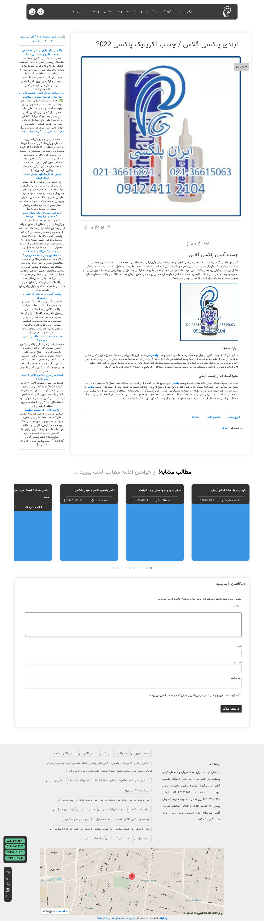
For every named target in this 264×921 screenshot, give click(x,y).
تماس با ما (78, 11)
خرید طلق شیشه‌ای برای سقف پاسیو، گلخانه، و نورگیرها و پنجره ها (42, 215)
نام (239, 646)
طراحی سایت (129, 918)
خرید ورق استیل (66, 809)
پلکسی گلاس (213, 417)
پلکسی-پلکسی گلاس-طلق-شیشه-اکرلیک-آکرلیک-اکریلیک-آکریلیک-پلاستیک (109, 780)
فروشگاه (166, 11)
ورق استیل (144, 838)
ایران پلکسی (185, 11)
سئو (118, 918)
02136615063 (15, 846)
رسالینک (163, 918)
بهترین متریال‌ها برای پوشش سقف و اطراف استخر (42, 176)
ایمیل (238, 663)
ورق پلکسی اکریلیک (121, 838)
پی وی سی (67, 800)
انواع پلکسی (233, 417)
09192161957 (15, 852)
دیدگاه (237, 606)
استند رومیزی (142, 753)
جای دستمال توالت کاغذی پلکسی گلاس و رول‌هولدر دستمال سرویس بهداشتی (42, 95)
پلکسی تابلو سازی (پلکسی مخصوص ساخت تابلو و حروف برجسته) (42, 52)
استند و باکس (111, 11)
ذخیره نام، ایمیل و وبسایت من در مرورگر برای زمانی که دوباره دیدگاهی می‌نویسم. (192, 695)
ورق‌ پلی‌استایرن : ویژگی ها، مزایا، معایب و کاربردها (42, 133)
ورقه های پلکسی (94, 838)
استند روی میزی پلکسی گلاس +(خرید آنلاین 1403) (42, 377)
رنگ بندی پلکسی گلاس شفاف (133, 819)
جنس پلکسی (88, 809)
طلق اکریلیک (143, 829)
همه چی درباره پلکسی (66, 829)
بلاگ (93, 11)
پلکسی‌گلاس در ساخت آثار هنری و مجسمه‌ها (42, 296)
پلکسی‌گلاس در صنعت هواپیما (42, 410)
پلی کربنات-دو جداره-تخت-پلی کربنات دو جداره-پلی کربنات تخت (114, 800)
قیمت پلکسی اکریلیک (96, 829)
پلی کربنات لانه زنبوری (137, 790)
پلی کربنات (133, 11)
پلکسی (151, 11)
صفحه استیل (103, 819)
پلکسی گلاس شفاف (65, 753)
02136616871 (15, 841)
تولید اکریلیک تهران (112, 809)
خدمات (196, 417)
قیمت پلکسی (122, 829)
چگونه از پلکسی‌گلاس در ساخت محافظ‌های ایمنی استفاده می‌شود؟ (42, 253)
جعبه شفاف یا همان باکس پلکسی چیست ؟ (42, 338)
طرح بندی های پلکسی (77, 819)
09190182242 (15, 858)
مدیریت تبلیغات (105, 918)
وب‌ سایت (236, 678)
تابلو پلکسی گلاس (139, 809)
